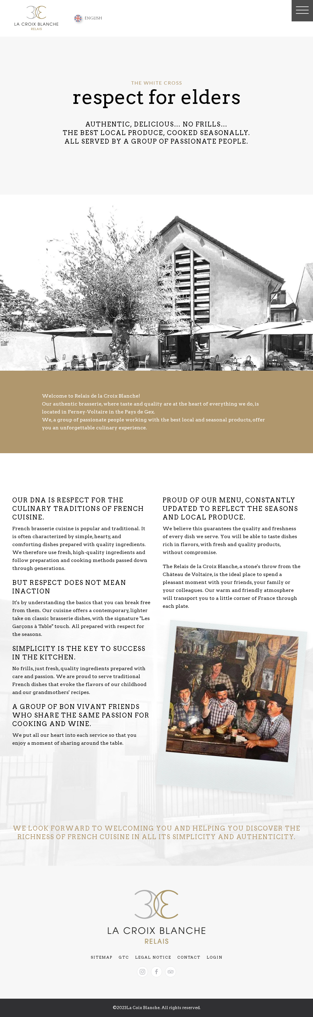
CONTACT (189, 957)
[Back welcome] (37, 18)
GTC (124, 957)
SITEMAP (101, 957)
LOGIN (215, 957)
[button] (302, 10)
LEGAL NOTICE (153, 957)
